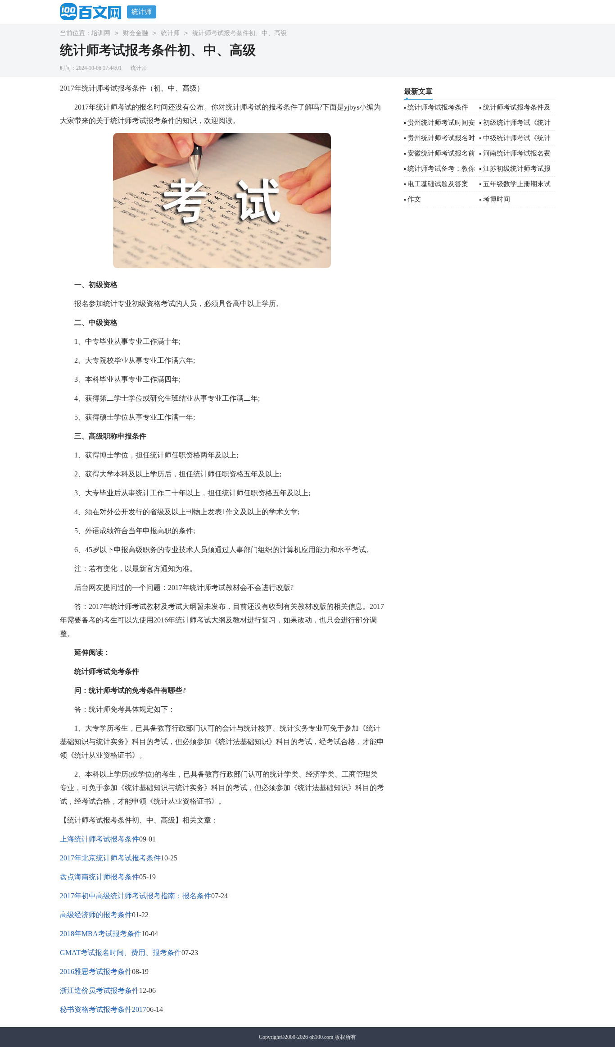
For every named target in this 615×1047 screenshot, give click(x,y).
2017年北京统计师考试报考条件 (110, 858)
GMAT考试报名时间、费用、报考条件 (120, 952)
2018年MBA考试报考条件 (100, 933)
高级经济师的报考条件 (96, 915)
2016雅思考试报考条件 (96, 971)
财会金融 (135, 33)
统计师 (141, 11)
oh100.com (321, 1037)
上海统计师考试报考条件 (99, 839)
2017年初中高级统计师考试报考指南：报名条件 (135, 896)
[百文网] (93, 11)
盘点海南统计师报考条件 (99, 877)
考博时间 (496, 199)
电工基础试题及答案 (437, 183)
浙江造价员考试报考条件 (99, 990)
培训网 (100, 33)
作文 (414, 199)
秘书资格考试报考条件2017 (103, 1009)
